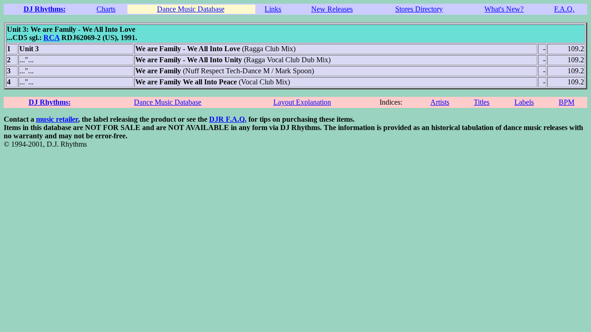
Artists (439, 102)
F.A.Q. (564, 9)
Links (273, 9)
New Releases (332, 9)
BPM (566, 102)
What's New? (504, 9)
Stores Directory (419, 9)
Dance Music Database (190, 9)
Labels (524, 102)
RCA (51, 38)
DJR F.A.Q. (228, 119)
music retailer (57, 119)
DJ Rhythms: (45, 9)
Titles (481, 102)
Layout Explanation (302, 102)
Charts (105, 9)
